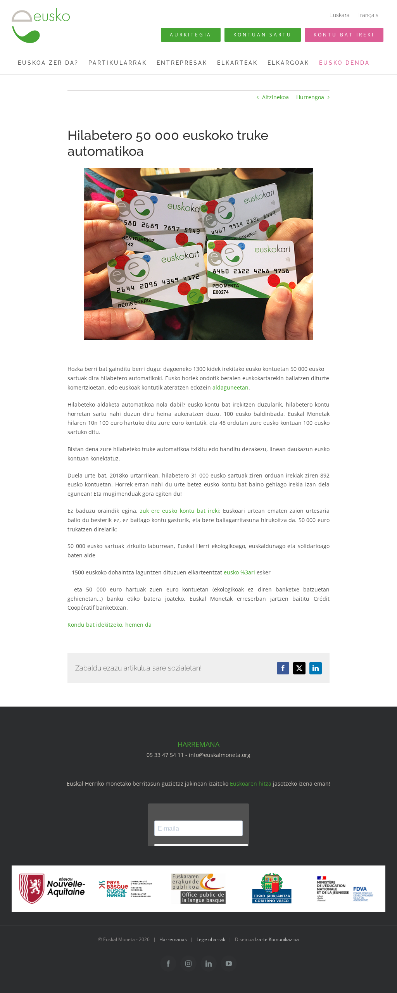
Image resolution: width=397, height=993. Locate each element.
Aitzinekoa (275, 97)
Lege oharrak (211, 939)
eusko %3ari (239, 572)
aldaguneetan (230, 387)
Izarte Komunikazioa (277, 939)
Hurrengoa (310, 97)
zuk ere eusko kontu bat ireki (179, 510)
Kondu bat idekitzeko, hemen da (109, 624)
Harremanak (173, 939)
